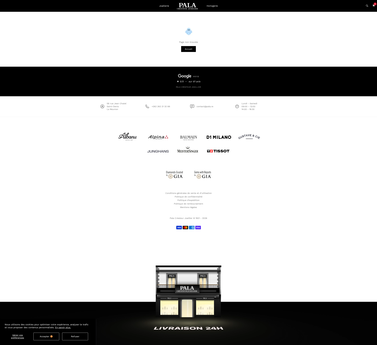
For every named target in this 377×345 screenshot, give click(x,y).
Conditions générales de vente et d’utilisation (188, 193)
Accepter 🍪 (46, 336)
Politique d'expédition (188, 200)
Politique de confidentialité (188, 196)
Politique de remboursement (188, 204)
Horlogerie (212, 6)
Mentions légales (188, 207)
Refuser (75, 336)
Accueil (188, 49)
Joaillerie (164, 6)
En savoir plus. (63, 327)
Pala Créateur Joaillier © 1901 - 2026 (188, 218)
